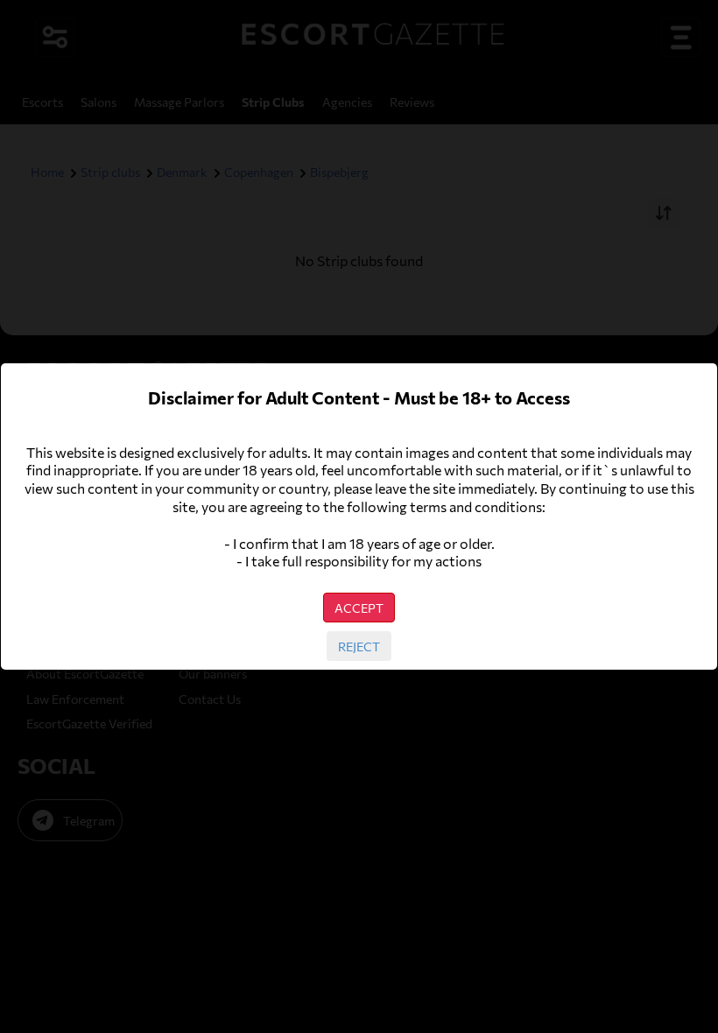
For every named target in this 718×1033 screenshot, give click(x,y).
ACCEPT (359, 607)
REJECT (359, 646)
